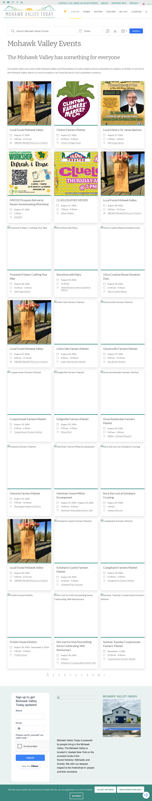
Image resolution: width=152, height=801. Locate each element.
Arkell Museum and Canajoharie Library (75, 288)
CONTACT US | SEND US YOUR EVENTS (78, 3)
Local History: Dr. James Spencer (122, 130)
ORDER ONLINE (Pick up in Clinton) (31, 143)
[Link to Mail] (4, 2)
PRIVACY (134, 3)
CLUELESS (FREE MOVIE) (72, 200)
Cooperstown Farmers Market (28, 419)
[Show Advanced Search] (107, 31)
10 (98, 675)
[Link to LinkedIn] (21, 2)
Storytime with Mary (68, 274)
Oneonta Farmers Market (25, 493)
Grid (123, 31)
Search (136, 31)
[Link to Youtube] (8, 2)
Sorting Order (115, 31)
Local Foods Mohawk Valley (26, 130)
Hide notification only (130, 789)
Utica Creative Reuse (117, 291)
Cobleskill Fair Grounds (72, 584)
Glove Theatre (67, 213)
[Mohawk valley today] (29, 11)
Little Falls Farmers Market (72, 348)
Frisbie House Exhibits (23, 642)
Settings (76, 796)
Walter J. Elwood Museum (119, 436)
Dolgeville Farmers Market (72, 419)
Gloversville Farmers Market (120, 348)
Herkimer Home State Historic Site (76, 510)
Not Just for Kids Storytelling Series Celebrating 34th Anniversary (73, 646)
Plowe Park (66, 432)
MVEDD (18, 217)
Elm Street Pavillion (116, 362)
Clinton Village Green (71, 143)
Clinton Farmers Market (70, 130)
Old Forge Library (115, 143)
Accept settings (105, 789)
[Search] (146, 11)
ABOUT (104, 3)
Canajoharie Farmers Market (120, 567)
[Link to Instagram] (13, 2)
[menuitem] (78, 3)
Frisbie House (20, 655)
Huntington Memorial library (27, 506)
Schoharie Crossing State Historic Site (78, 663)
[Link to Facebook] (17, 2)
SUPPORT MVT (118, 3)
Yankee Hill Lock (115, 510)
